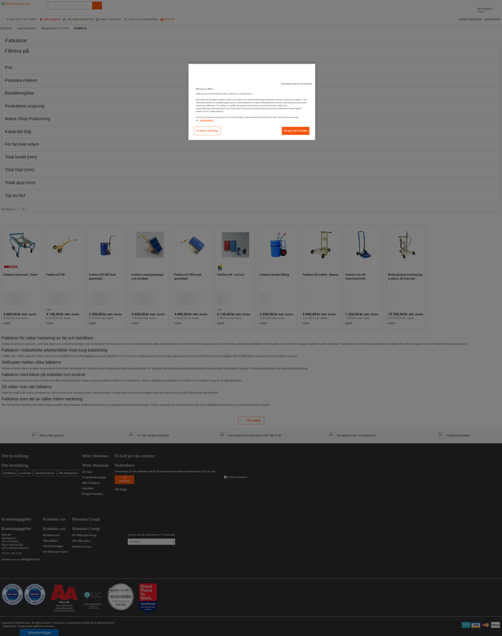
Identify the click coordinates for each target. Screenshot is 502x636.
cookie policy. (207, 120)
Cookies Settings (207, 130)
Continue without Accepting (296, 84)
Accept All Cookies (296, 130)
